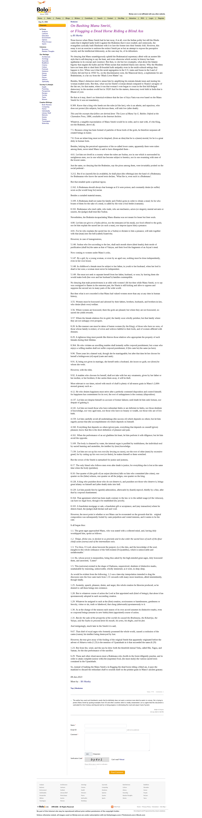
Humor (44, 109)
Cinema (44, 65)
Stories (44, 119)
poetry (58, 18)
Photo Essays (47, 42)
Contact (110, 18)
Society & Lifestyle (46, 85)
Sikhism (44, 79)
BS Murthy (78, 35)
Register (161, 18)
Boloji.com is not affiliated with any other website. (147, 14)
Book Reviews (47, 105)
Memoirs (45, 115)
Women (44, 99)
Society (44, 95)
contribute (88, 18)
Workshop (45, 123)
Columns (43, 47)
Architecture (46, 57)
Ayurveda (45, 61)
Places (44, 77)
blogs (68, 18)
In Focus (43, 29)
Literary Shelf (46, 113)
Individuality (46, 111)
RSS (142, 18)
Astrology (45, 59)
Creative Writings (46, 102)
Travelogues (46, 121)
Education (45, 36)
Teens (44, 97)
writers (77, 18)
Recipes (44, 93)
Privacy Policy (146, 806)
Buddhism (45, 63)
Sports (44, 44)
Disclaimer (155, 806)
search (99, 18)
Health (44, 87)
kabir (49, 18)
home (40, 18)
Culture (44, 67)
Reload (122, 759)
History (44, 73)
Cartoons (45, 33)
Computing (45, 107)
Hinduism (45, 71)
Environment (46, 38)
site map (121, 18)
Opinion (44, 40)
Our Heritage (44, 54)
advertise (132, 18)
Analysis (45, 31)
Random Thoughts (48, 51)
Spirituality (45, 81)
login (151, 18)
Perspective (46, 91)
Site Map (162, 806)
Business (45, 49)
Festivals (45, 69)
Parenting (45, 89)
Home (139, 806)
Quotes (44, 117)
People (44, 75)
